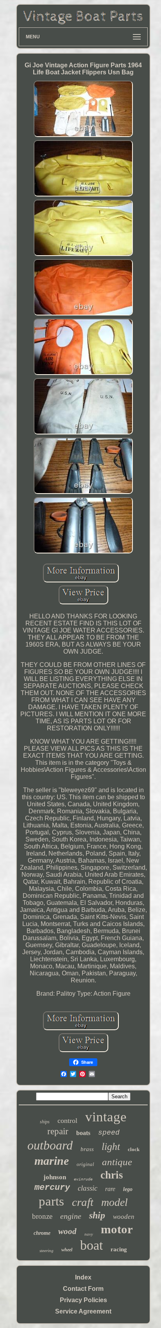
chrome (42, 1233)
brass (87, 1149)
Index (83, 1277)
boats (83, 1133)
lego (127, 1189)
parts (51, 1201)
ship (97, 1215)
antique (117, 1162)
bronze (42, 1216)
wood (67, 1231)
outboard (50, 1145)
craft (82, 1202)
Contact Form (83, 1288)
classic (87, 1188)
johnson (54, 1177)
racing (119, 1249)
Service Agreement (83, 1311)
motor (117, 1229)
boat (91, 1245)
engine (70, 1216)
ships (45, 1121)
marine (51, 1160)
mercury (52, 1188)
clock (134, 1149)
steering (46, 1250)
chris (111, 1175)
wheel (66, 1249)
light (111, 1146)
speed (109, 1133)
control (67, 1120)
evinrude (83, 1179)
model (114, 1202)
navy (88, 1234)
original (85, 1164)
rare (110, 1189)
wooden (123, 1216)
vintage (106, 1116)
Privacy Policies (83, 1300)
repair (57, 1131)
